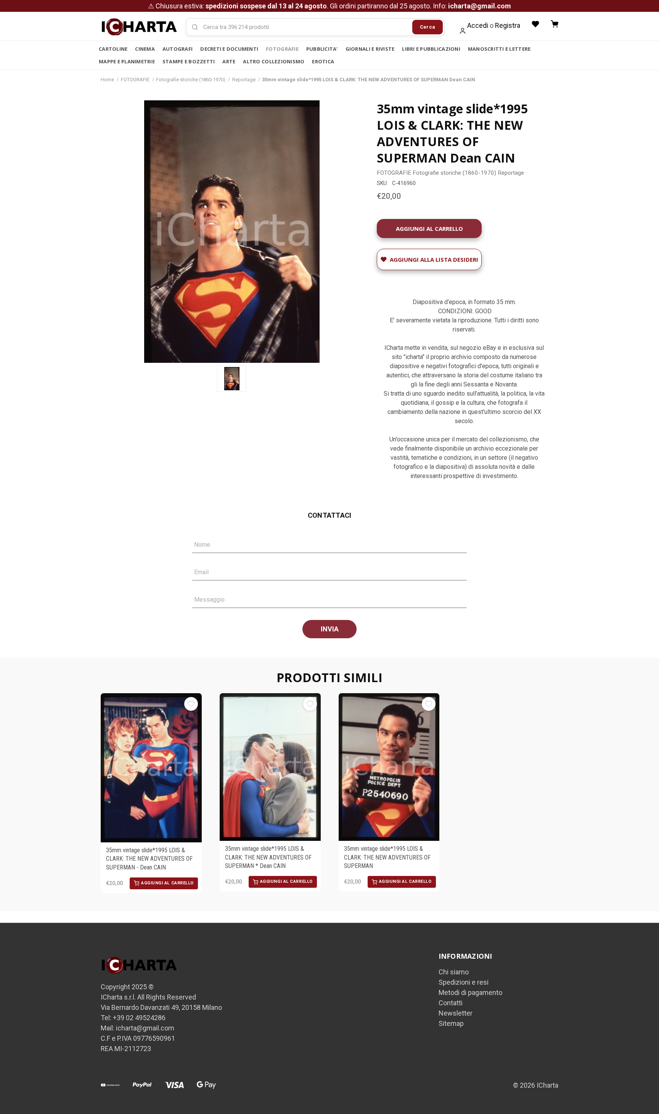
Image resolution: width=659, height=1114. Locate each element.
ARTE (228, 61)
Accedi (477, 25)
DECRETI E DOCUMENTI (229, 48)
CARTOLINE (113, 48)
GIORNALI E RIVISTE (370, 48)
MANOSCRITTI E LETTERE (499, 48)
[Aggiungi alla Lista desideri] (191, 704)
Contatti (451, 1003)
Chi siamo (454, 972)
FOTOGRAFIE (282, 48)
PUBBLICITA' (322, 48)
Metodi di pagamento (470, 992)
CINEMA (145, 48)
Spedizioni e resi (464, 982)
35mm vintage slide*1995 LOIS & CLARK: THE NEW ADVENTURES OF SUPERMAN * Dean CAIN (268, 857)
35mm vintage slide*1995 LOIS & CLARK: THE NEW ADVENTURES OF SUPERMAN (387, 857)
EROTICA (323, 61)
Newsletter (456, 1013)
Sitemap (451, 1023)
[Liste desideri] (535, 24)
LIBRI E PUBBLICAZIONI (431, 48)
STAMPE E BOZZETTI (188, 61)
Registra (507, 25)
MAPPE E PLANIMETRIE (127, 61)
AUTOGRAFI (177, 48)
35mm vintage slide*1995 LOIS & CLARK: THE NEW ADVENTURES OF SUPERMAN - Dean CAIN (149, 859)
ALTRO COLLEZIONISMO (273, 61)
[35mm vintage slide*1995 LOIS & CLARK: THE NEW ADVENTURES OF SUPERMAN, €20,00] (389, 767)
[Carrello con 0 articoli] (554, 24)
